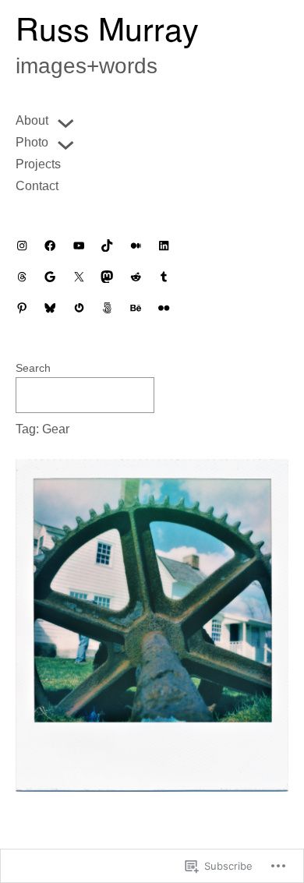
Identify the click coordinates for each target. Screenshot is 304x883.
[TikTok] (107, 245)
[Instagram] (22, 245)
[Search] (187, 395)
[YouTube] (78, 245)
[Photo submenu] (65, 142)
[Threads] (22, 276)
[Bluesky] (50, 308)
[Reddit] (135, 276)
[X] (78, 276)
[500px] (107, 308)
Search (33, 368)
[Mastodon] (107, 276)
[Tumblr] (163, 276)
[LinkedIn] (163, 245)
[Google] (50, 276)
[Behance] (135, 308)
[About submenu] (65, 120)
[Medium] (135, 245)
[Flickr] (163, 308)
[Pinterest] (22, 308)
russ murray (107, 32)
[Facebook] (50, 245)
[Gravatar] (78, 308)
